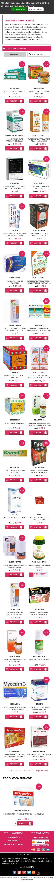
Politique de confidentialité (20, 877)
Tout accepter (19, 9)
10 (30, 771)
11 (34, 771)
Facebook (15, 873)
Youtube (20, 873)
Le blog (34, 873)
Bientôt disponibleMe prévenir (40, 574)
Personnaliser (35, 9)
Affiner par (14, 54)
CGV (31, 877)
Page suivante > (42, 771)
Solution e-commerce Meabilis (43, 877)
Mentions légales (5, 877)
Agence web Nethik (27, 879)
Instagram (39, 873)
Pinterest (24, 873)
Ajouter (13, 101)
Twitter (29, 873)
